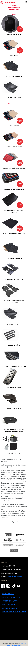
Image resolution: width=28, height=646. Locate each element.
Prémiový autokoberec (10, 604)
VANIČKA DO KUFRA (9, 601)
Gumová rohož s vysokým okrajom (14, 612)
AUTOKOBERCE (8, 594)
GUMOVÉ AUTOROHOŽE (11, 597)
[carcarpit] (8, 2)
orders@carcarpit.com (14, 577)
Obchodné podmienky (16, 645)
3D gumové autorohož (10, 608)
